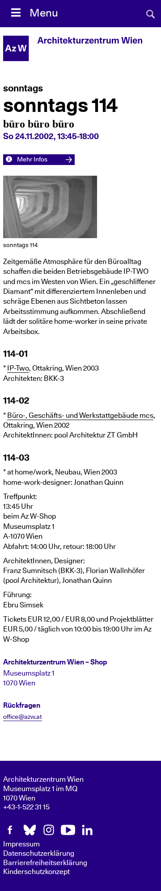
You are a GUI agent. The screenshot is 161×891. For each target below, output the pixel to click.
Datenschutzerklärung (38, 853)
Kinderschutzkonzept (36, 871)
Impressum (21, 844)
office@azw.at (22, 717)
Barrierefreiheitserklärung (45, 862)
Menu (44, 13)
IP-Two (18, 368)
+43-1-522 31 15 (26, 807)
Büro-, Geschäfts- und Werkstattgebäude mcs (80, 415)
